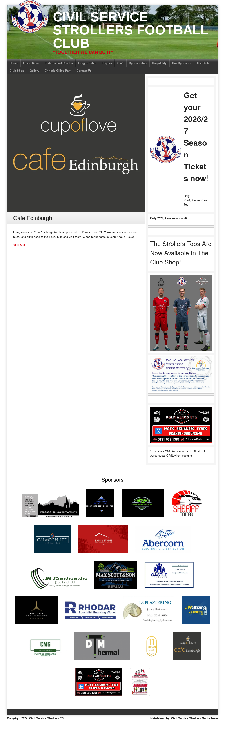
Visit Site (19, 244)
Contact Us (84, 70)
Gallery (34, 70)
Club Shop (17, 70)
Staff (120, 63)
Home (14, 63)
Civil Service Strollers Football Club (131, 30)
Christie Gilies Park (58, 70)
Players (107, 63)
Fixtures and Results (59, 63)
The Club (203, 63)
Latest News (31, 63)
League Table (87, 63)
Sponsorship (138, 63)
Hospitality (159, 63)
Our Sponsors (181, 63)
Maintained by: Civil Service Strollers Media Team (184, 718)
